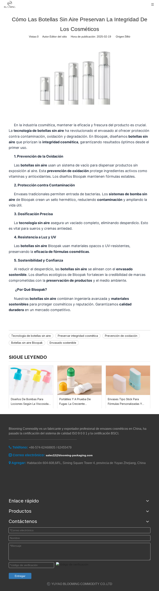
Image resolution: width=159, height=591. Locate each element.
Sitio (127, 36)
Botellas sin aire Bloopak (27, 342)
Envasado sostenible (63, 342)
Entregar (20, 575)
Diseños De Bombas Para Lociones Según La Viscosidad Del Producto (30, 401)
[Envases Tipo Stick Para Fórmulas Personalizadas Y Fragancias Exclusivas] (128, 380)
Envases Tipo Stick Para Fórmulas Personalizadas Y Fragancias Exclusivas (125, 401)
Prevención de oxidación (121, 335)
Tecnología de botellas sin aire (31, 335)
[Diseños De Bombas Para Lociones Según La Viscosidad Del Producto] (31, 380)
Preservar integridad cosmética (78, 335)
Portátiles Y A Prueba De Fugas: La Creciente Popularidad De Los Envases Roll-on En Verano (77, 401)
